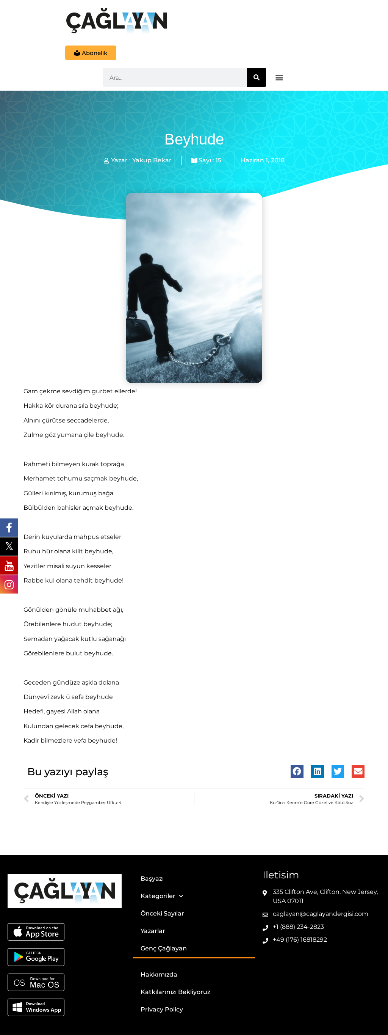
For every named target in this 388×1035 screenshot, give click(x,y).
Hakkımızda (159, 974)
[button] (279, 77)
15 (218, 160)
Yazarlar (153, 930)
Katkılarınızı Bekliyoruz (175, 992)
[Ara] (256, 77)
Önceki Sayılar (162, 913)
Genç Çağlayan (164, 948)
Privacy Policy (162, 1009)
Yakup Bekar (152, 160)
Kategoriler (158, 896)
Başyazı (152, 878)
